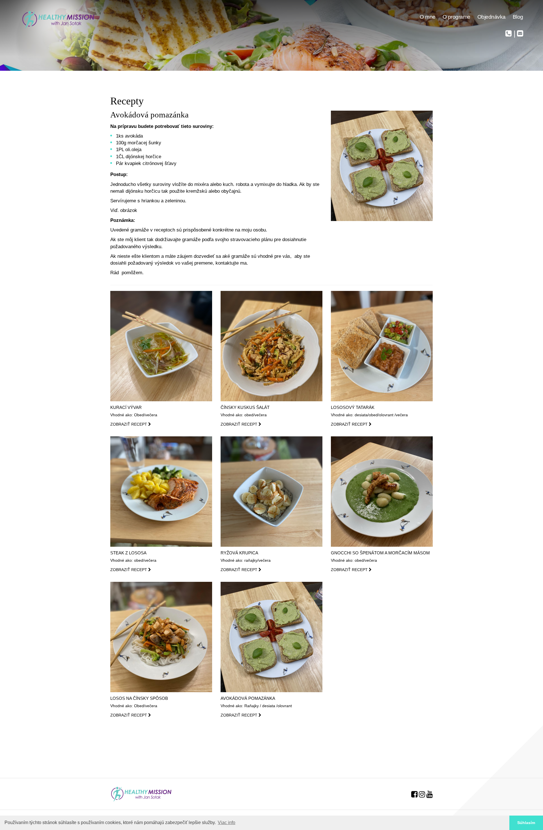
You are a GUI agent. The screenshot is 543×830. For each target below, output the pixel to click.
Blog (518, 17)
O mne (428, 17)
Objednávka (491, 17)
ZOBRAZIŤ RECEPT (129, 424)
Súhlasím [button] (526, 822)
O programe (456, 17)
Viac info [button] (226, 822)
